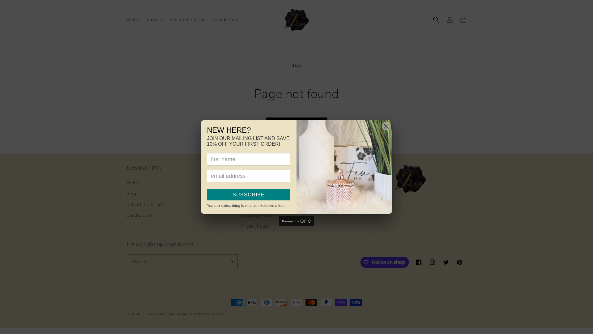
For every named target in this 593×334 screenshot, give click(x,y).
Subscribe (249, 194)
